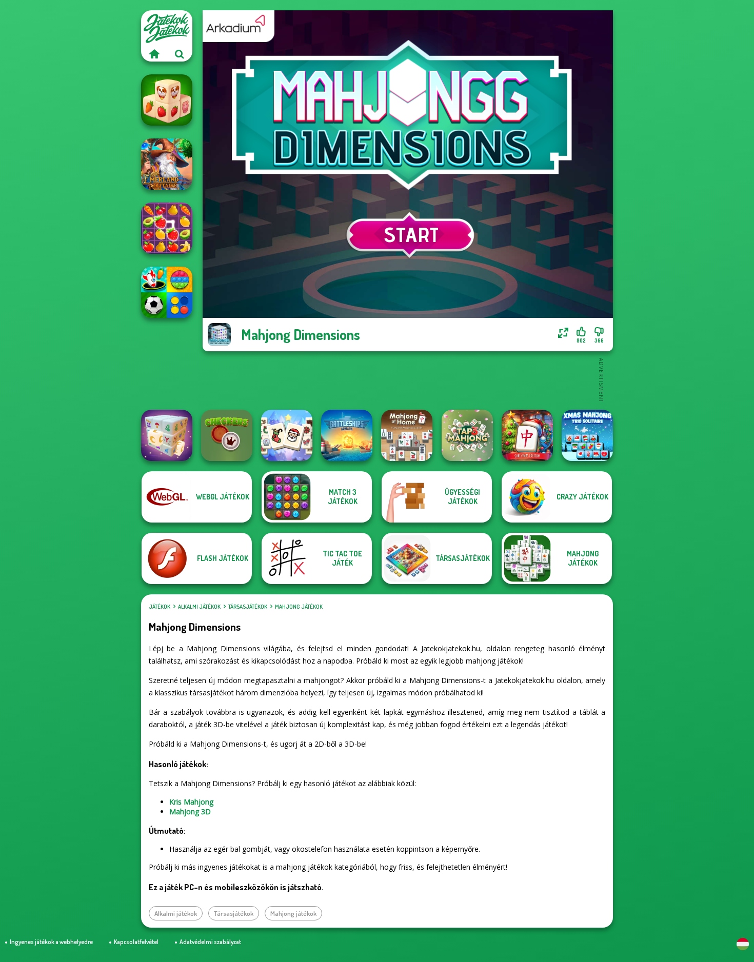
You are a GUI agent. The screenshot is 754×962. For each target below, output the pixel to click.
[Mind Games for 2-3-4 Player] (166, 292)
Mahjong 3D (190, 811)
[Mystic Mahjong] (166, 435)
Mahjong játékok (299, 606)
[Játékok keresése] (179, 54)
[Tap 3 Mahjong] (467, 435)
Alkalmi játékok (199, 606)
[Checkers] (226, 435)
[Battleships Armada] (346, 435)
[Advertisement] (407, 379)
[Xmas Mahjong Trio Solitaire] (587, 435)
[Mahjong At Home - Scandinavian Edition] (406, 435)
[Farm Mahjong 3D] (166, 100)
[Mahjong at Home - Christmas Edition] (527, 435)
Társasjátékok (247, 606)
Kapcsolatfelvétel (136, 942)
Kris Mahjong (191, 802)
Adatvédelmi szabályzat (210, 942)
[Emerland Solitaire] (166, 164)
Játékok (159, 606)
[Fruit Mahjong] (166, 228)
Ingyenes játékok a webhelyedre (51, 942)
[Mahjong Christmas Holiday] (286, 435)
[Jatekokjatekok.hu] (154, 54)
